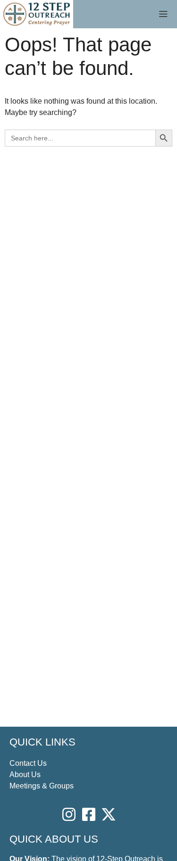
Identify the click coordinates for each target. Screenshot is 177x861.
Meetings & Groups (41, 786)
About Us (25, 775)
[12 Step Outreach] (36, 14)
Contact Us (28, 763)
